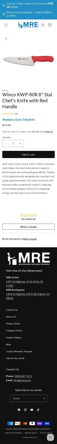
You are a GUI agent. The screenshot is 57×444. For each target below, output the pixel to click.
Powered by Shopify (13, 433)
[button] (6, 25)
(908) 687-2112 (23, 376)
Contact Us (12, 309)
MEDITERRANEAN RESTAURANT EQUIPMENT (32, 429)
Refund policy (31, 433)
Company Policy (14, 330)
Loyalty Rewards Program (19, 351)
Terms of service (29, 437)
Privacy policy (46, 433)
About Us (11, 316)
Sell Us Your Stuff (15, 358)
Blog (8, 344)
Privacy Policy (13, 323)
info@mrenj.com (22, 380)
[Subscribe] (43, 398)
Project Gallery (14, 337)
